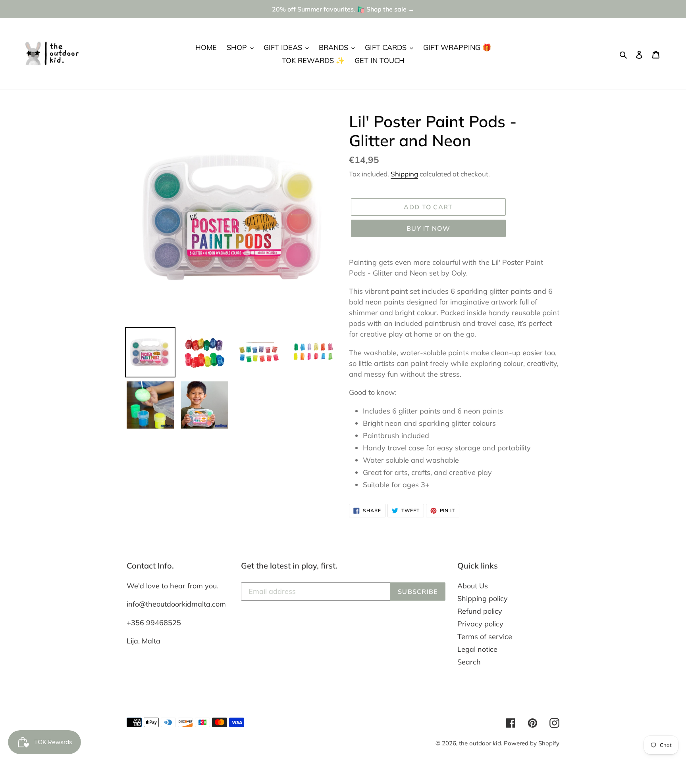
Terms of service (484, 636)
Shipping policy (482, 598)
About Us (472, 585)
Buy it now (428, 228)
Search (469, 661)
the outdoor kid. (481, 743)
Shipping (404, 174)
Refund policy (479, 611)
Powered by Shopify (531, 743)
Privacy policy (480, 623)
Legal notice (477, 649)
